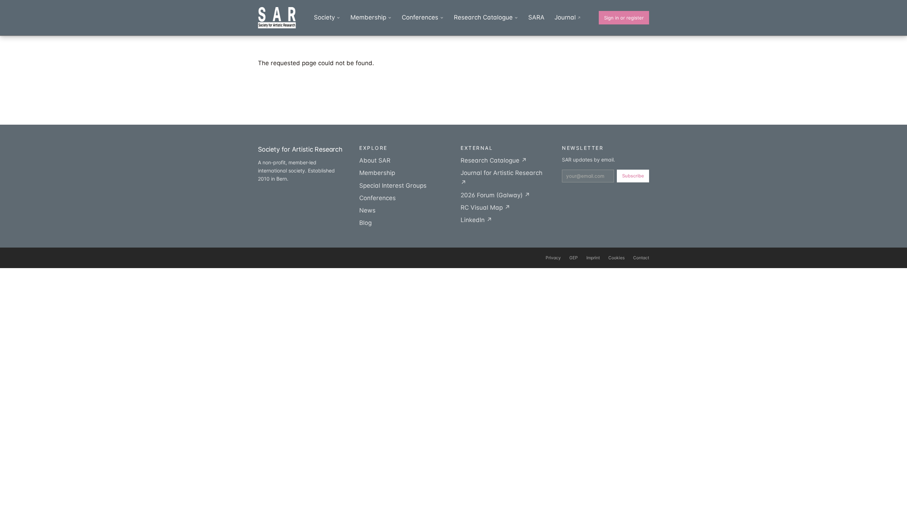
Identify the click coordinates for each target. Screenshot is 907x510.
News (367, 210)
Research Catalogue (483, 17)
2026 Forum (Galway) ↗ (495, 195)
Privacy (553, 257)
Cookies (616, 257)
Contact (641, 257)
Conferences (420, 17)
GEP (573, 257)
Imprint (593, 257)
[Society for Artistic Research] (277, 17)
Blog (365, 222)
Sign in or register (624, 18)
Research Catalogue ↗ (494, 160)
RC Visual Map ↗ (485, 207)
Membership (368, 17)
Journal (567, 17)
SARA (536, 17)
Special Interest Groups (393, 185)
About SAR (374, 160)
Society (324, 17)
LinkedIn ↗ (476, 219)
